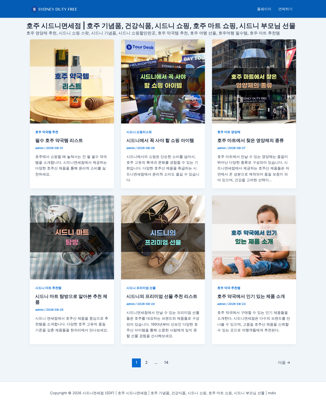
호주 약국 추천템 (228, 288)
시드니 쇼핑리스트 (139, 132)
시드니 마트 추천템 (48, 288)
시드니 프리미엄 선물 (141, 288)
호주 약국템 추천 (46, 132)
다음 (284, 362)
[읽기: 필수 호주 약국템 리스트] (72, 81)
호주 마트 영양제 (228, 132)
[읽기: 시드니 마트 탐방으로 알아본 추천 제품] (72, 237)
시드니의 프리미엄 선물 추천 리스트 (161, 296)
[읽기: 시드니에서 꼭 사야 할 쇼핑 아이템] (163, 81)
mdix (272, 393)
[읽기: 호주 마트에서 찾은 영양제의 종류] (254, 81)
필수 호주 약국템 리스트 (59, 140)
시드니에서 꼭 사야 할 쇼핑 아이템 (160, 140)
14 (166, 362)
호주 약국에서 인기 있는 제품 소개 (251, 296)
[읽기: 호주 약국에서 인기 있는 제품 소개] (254, 237)
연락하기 (285, 9)
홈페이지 (264, 9)
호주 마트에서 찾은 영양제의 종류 (250, 140)
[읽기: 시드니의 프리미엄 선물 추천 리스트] (163, 237)
